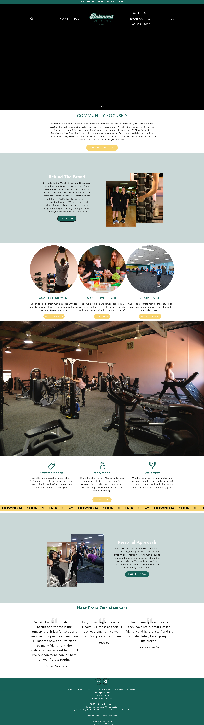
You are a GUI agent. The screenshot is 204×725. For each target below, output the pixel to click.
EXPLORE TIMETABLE (150, 316)
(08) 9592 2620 (105, 721)
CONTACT (132, 689)
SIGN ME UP (102, 499)
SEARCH (71, 689)
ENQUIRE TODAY (137, 574)
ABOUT (76, 18)
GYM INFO (140, 12)
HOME (64, 18)
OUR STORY (67, 218)
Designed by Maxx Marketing (102, 724)
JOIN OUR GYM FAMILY (102, 147)
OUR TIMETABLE (101, 100)
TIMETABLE (119, 689)
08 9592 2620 (141, 24)
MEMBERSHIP (105, 689)
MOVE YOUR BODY (54, 316)
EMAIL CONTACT (141, 18)
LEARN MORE (102, 316)
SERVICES (91, 689)
